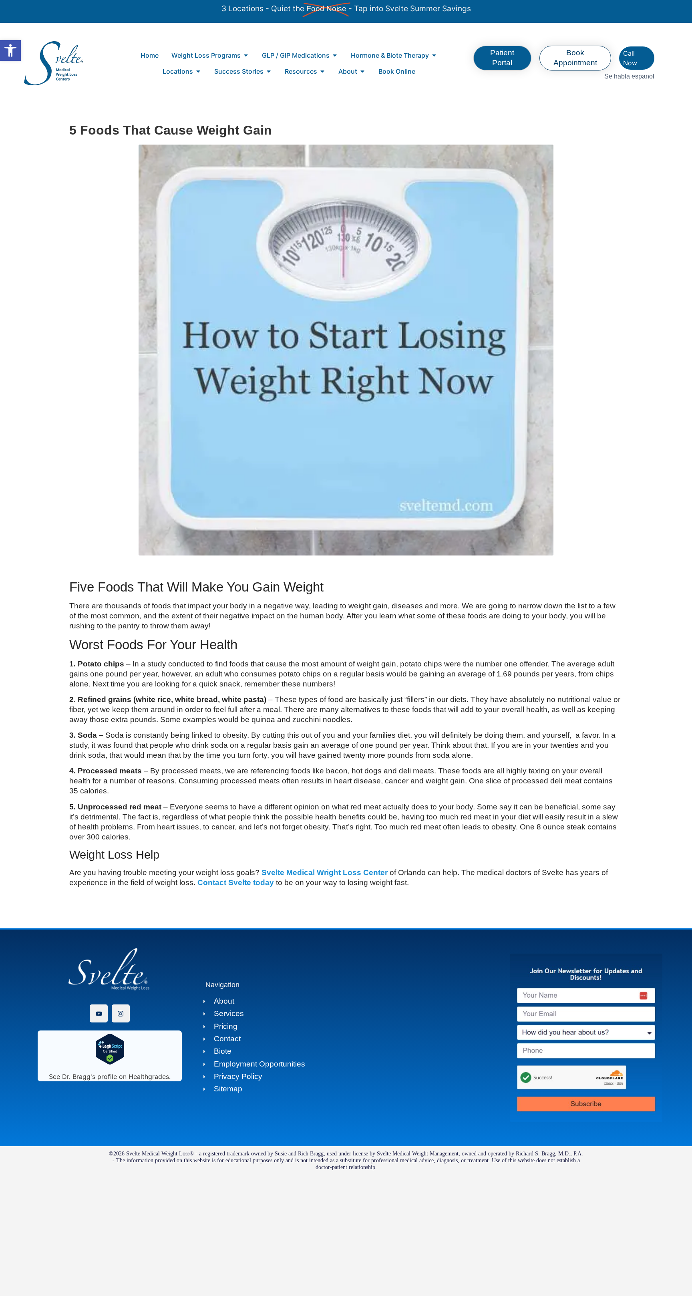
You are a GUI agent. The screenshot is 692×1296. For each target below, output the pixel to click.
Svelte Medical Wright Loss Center (325, 872)
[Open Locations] (198, 71)
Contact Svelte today (235, 882)
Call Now (630, 58)
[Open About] (362, 71)
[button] (10, 50)
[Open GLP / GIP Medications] (335, 55)
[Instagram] (121, 1013)
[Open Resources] (322, 71)
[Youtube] (99, 1013)
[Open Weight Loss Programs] (246, 55)
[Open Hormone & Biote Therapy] (434, 55)
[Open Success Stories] (269, 71)
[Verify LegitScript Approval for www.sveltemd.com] (110, 1063)
